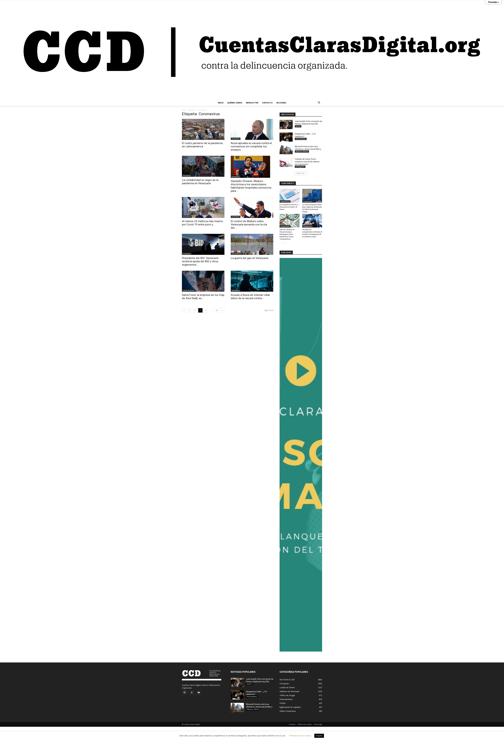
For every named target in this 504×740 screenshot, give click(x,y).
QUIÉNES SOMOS (234, 102)
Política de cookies (305, 724)
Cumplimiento (285, 201)
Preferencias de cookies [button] (300, 735)
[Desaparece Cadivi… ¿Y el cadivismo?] (286, 137)
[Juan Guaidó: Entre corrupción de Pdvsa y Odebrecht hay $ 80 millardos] (286, 124)
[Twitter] (191, 692)
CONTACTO (267, 102)
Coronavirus (236, 139)
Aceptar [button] (319, 736)
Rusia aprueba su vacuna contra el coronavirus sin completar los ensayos (251, 146)
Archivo (298, 126)
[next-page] (222, 310)
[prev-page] (184, 310)
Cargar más (300, 173)
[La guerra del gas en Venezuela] (252, 244)
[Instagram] (184, 692)
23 (217, 310)
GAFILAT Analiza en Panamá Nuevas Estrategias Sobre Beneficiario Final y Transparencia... (287, 234)
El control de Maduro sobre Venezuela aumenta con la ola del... (249, 224)
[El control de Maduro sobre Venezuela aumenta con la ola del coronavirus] (252, 207)
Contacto (292, 724)
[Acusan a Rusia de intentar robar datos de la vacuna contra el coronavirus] (252, 281)
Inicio (184, 110)
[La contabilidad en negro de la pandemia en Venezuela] (203, 166)
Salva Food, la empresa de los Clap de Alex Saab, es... (203, 296)
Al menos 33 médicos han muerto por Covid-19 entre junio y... (202, 223)
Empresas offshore (302, 151)
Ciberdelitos (236, 290)
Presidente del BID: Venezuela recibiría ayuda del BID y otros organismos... (200, 261)
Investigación (300, 167)
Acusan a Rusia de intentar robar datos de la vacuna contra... (250, 296)
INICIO (221, 102)
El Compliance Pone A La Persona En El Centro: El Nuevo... (289, 207)
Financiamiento (301, 139)
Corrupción (186, 139)
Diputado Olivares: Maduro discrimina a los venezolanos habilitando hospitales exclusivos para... (251, 185)
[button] (319, 103)
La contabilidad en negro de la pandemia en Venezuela (200, 181)
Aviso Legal (318, 724)
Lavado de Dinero (189, 290)
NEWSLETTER (252, 102)
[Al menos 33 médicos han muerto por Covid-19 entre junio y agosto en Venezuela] (203, 207)
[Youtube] (198, 692)
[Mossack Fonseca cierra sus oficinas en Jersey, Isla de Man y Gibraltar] (286, 149)
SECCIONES (281, 102)
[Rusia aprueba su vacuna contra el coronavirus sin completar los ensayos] (252, 129)
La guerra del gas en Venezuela (249, 258)
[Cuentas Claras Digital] (252, 50)
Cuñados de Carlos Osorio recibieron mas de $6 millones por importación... (307, 161)
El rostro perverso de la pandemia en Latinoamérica (202, 145)
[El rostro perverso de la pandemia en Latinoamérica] (203, 129)
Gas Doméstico (237, 254)
